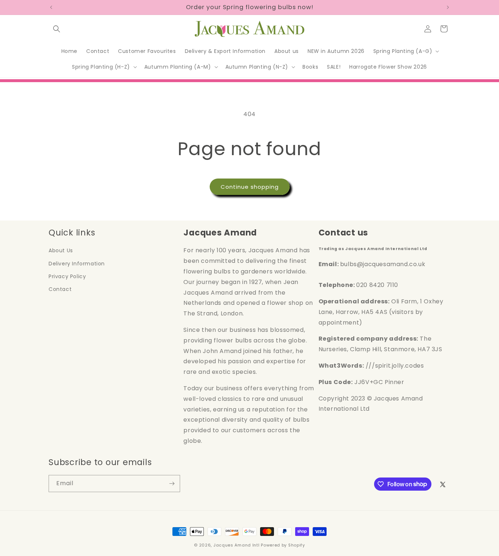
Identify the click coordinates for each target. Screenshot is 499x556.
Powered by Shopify (283, 545)
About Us (61, 250)
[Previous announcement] (51, 7)
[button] (57, 29)
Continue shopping (250, 187)
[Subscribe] (172, 483)
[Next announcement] (448, 7)
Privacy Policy (67, 276)
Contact (60, 289)
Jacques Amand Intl (236, 545)
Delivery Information (77, 263)
